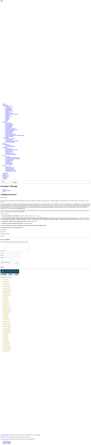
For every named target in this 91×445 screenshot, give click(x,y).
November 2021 (6, 291)
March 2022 (5, 284)
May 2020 (5, 317)
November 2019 (6, 328)
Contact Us (5, 178)
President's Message (7, 190)
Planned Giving (8, 116)
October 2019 (6, 329)
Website (2, 257)
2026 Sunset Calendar (9, 153)
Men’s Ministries (8, 127)
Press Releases (8, 162)
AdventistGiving (8, 145)
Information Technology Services (11, 114)
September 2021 (6, 295)
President (7, 117)
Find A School (6, 176)
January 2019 (5, 345)
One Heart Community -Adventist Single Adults (14, 135)
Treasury (7, 119)
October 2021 (6, 293)
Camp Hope (7, 107)
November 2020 (6, 310)
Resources (5, 147)
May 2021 (5, 300)
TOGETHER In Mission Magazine (12, 157)
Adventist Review (9, 160)
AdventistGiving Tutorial (10, 146)
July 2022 (5, 279)
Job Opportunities (8, 163)
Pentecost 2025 (8, 152)
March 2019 (5, 342)
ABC (4, 143)
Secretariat (7, 118)
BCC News (7, 156)
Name (2, 253)
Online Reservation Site (10, 142)
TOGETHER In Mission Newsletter (12, 158)
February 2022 (6, 286)
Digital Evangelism (9, 110)
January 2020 (6, 324)
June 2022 (5, 281)
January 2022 (6, 288)
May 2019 (5, 338)
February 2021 (6, 305)
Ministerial (7, 115)
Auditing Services (8, 106)
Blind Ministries (8, 123)
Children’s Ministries (9, 124)
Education (7, 111)
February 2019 (6, 343)
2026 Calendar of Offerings (10, 154)
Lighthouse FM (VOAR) (10, 169)
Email (2, 255)
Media (4, 165)
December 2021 (6, 289)
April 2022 (5, 283)
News (4, 155)
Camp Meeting (6, 137)
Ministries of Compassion (10, 128)
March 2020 (5, 321)
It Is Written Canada (9, 168)
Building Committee (7, 443)
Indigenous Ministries (9, 130)
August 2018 (5, 350)
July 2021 (5, 296)
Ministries (5, 121)
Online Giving (6, 144)
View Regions (37, 434)
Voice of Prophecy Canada (10, 171)
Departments (5, 105)
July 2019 (5, 335)
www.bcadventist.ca (4, 434)
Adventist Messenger (9, 159)
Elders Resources (8, 148)
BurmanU (5, 177)
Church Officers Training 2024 (11, 149)
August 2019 (5, 333)
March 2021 (5, 303)
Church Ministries (8, 108)
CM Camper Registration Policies (12, 140)
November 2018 (6, 349)
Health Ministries (8, 126)
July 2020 (5, 314)
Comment (2, 250)
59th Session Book (9, 164)
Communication (8, 109)
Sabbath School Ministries (10, 134)
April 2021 (5, 302)
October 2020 (6, 312)
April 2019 (5, 340)
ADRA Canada (8, 166)
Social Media (5, 173)
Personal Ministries (9, 131)
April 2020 (5, 319)
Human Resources (9, 112)
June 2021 (5, 298)
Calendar (4, 174)
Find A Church (6, 175)
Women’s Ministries (9, 136)
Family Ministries (8, 125)
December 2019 (6, 326)
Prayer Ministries (8, 133)
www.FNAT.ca (38, 215)
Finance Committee (7, 442)
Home (4, 104)
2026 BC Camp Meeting (10, 138)
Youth (6, 120)
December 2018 (6, 347)
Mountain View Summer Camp (11, 129)
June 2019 (5, 336)
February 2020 (6, 322)
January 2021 (6, 307)
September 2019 (6, 331)
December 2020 (6, 309)
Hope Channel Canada (9, 167)
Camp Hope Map (8, 139)
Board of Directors (6, 441)
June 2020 (5, 316)
